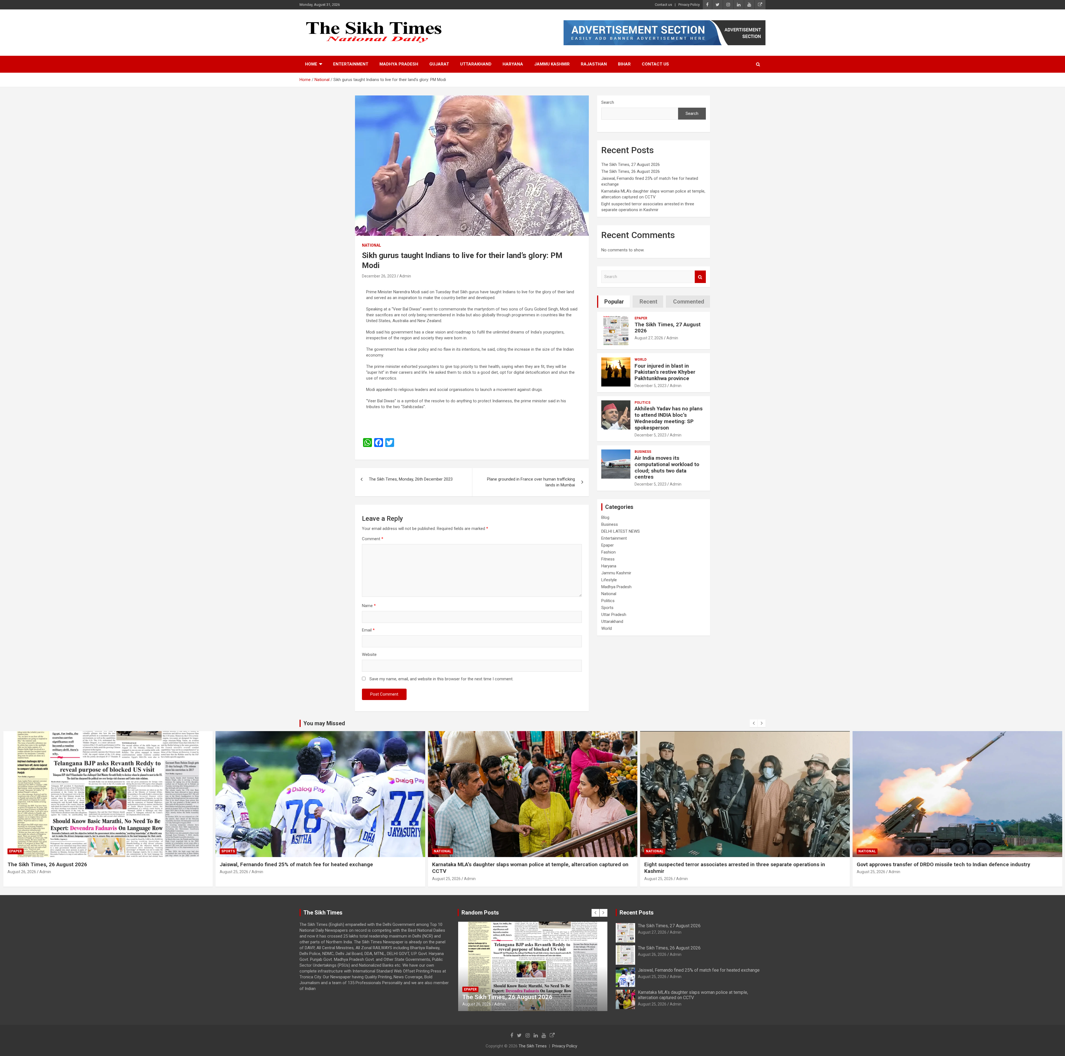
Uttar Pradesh (613, 614)
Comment (372, 538)
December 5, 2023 (650, 385)
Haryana (513, 64)
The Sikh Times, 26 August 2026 (630, 171)
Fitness (608, 559)
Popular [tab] (614, 301)
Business (643, 452)
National (371, 245)
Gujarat (439, 64)
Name (369, 605)
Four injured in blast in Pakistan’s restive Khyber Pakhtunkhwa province (665, 372)
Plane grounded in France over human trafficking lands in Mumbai (531, 482)
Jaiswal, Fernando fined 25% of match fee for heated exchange (84, 864)
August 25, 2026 (21, 872)
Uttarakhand (475, 64)
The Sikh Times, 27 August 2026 (630, 164)
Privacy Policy (689, 4)
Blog (605, 517)
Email (368, 630)
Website (369, 654)
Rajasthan (594, 64)
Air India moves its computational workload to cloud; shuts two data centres (667, 467)
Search (607, 102)
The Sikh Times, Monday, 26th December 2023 (411, 479)
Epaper (641, 318)
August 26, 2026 (652, 954)
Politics (642, 403)
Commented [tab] (688, 301)
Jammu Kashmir (552, 64)
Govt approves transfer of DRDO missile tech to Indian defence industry (731, 864)
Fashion (608, 552)
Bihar (624, 64)
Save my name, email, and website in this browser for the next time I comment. (441, 678)
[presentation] (753, 723)
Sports (607, 607)
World (640, 360)
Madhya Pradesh (398, 64)
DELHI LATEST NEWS (620, 531)
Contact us (663, 4)
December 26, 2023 (379, 276)
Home (311, 64)
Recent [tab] (648, 301)
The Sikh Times (533, 1046)
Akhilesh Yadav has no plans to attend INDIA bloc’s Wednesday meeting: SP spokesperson (669, 418)
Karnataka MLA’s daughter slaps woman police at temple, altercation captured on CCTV (693, 995)
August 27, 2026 (649, 338)
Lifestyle (609, 579)
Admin (405, 276)
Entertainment (350, 64)
